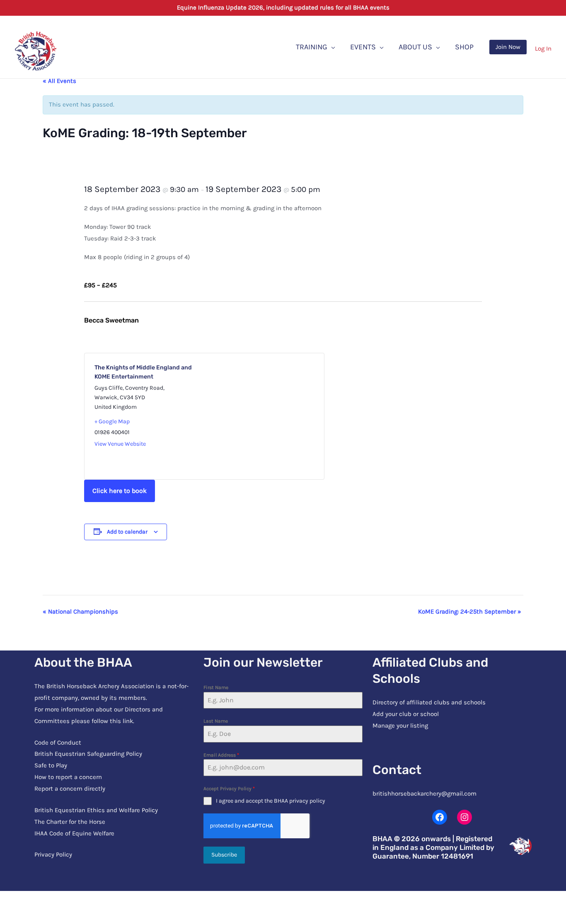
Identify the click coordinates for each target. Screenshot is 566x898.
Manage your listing (400, 725)
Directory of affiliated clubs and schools (429, 702)
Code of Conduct (57, 742)
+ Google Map (112, 421)
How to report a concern (68, 777)
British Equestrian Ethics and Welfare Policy (96, 810)
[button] (508, 47)
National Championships (80, 611)
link (128, 721)
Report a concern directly (69, 788)
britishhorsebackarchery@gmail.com (424, 793)
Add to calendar (127, 531)
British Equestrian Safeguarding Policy (88, 753)
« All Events (59, 81)
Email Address (221, 755)
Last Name (215, 721)
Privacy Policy (53, 854)
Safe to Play (50, 765)
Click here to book (119, 491)
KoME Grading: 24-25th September (469, 611)
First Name (215, 687)
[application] (331, 47)
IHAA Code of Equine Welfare (74, 833)
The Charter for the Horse (69, 821)
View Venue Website (120, 443)
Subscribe (224, 854)
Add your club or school (405, 714)
